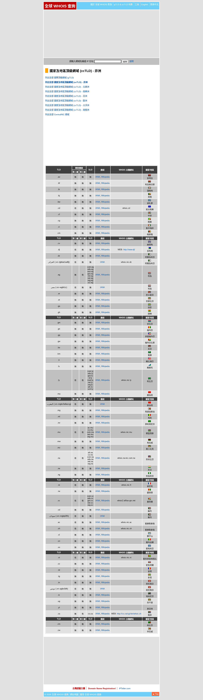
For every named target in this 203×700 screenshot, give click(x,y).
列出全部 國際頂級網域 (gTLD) (59, 77)
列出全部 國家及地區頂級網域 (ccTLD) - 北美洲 (67, 87)
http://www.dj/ (129, 249)
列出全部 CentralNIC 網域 (57, 114)
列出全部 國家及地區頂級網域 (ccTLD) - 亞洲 (66, 96)
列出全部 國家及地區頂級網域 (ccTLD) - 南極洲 (67, 110)
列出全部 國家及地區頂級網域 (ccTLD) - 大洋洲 (67, 105)
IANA (97, 177)
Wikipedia (105, 177)
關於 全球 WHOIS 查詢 (101, 4)
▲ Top (155, 694)
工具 (137, 4)
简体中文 (154, 4)
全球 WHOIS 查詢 (60, 6)
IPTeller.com (124, 688)
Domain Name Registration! (102, 688)
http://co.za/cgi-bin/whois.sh (129, 614)
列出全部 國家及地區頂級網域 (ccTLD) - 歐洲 (66, 100)
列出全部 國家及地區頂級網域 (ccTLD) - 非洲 (66, 82)
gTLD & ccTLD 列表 (123, 4)
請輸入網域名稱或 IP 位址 (81, 61)
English (144, 4)
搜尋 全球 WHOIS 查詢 (90, 694)
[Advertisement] (101, 34)
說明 (131, 61)
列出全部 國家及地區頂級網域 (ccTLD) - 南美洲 (67, 91)
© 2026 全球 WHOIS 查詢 (56, 694)
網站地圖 (74, 694)
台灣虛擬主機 (79, 688)
